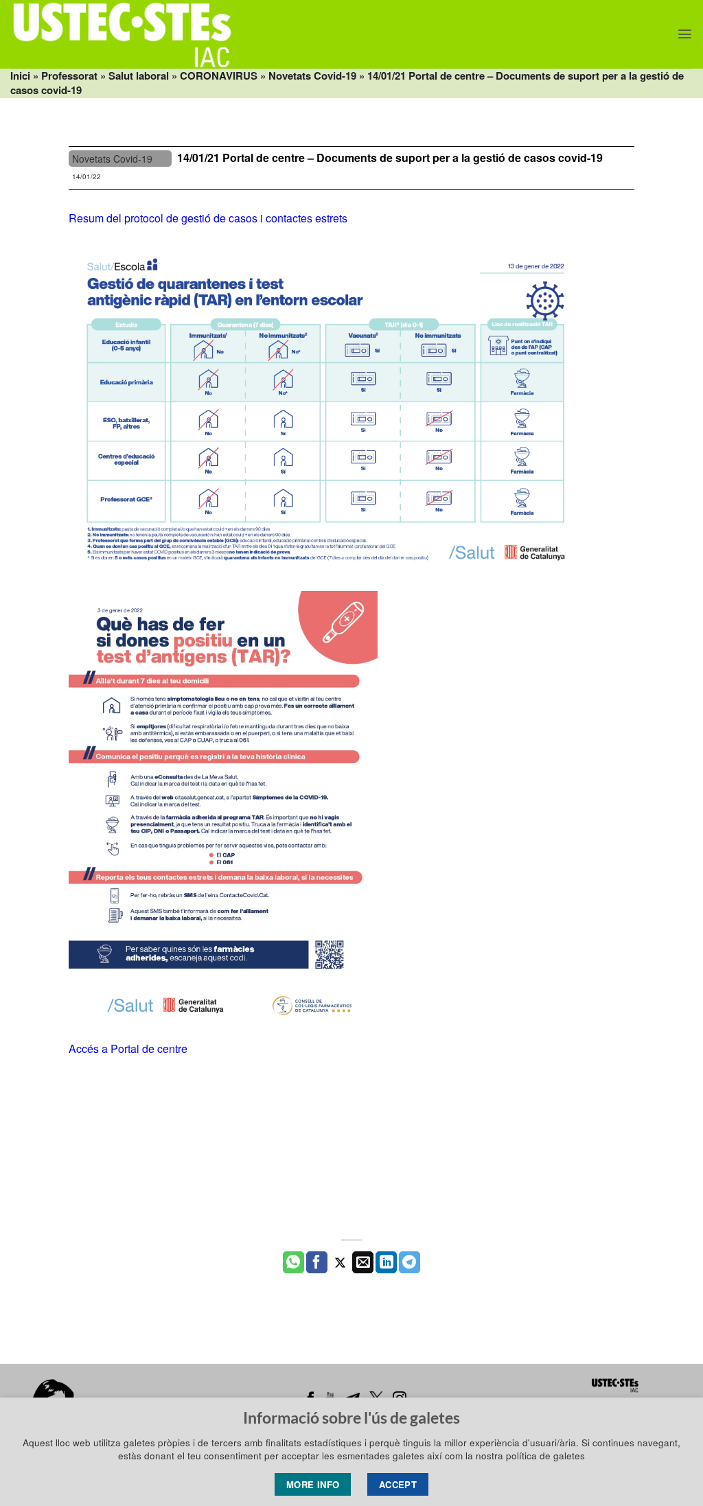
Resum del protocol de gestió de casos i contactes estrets (208, 218)
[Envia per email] (362, 1262)
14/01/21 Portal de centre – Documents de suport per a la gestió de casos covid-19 (390, 157)
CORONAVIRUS (218, 75)
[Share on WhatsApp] (293, 1262)
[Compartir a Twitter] (340, 1262)
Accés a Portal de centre (128, 1048)
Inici (20, 75)
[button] (685, 34)
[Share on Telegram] (409, 1262)
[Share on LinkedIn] (386, 1262)
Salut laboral (138, 75)
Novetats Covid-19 (312, 75)
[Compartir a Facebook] (316, 1262)
